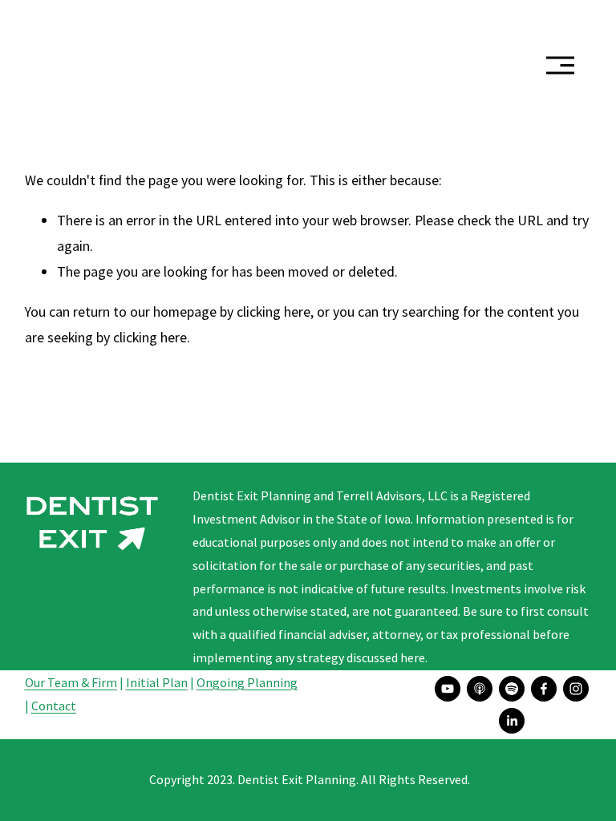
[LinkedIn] (512, 721)
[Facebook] (544, 689)
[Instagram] (576, 689)
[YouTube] (447, 689)
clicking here (273, 311)
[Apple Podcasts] (479, 689)
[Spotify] (512, 689)
